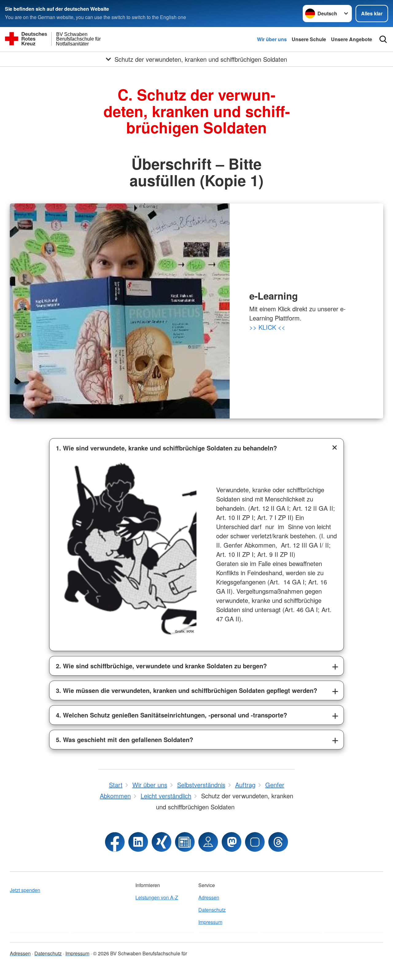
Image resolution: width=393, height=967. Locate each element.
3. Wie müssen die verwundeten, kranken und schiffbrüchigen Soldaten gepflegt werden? (186, 690)
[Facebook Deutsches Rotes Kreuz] (115, 842)
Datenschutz (212, 909)
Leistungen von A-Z (156, 897)
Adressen (208, 897)
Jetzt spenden (25, 890)
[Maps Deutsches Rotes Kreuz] (208, 842)
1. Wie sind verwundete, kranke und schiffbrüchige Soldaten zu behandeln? (166, 447)
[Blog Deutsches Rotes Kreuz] (185, 842)
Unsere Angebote (351, 39)
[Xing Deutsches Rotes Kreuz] (161, 842)
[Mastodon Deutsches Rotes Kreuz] (231, 842)
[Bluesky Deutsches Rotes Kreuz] (255, 842)
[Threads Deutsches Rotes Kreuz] (278, 842)
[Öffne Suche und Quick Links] (383, 39)
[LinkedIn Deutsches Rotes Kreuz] (138, 842)
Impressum (210, 922)
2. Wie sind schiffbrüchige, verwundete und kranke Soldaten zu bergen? (161, 665)
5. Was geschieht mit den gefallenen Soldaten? (124, 739)
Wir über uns (272, 39)
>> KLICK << (267, 327)
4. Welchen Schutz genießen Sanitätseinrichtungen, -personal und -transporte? (171, 714)
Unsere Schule (309, 39)
